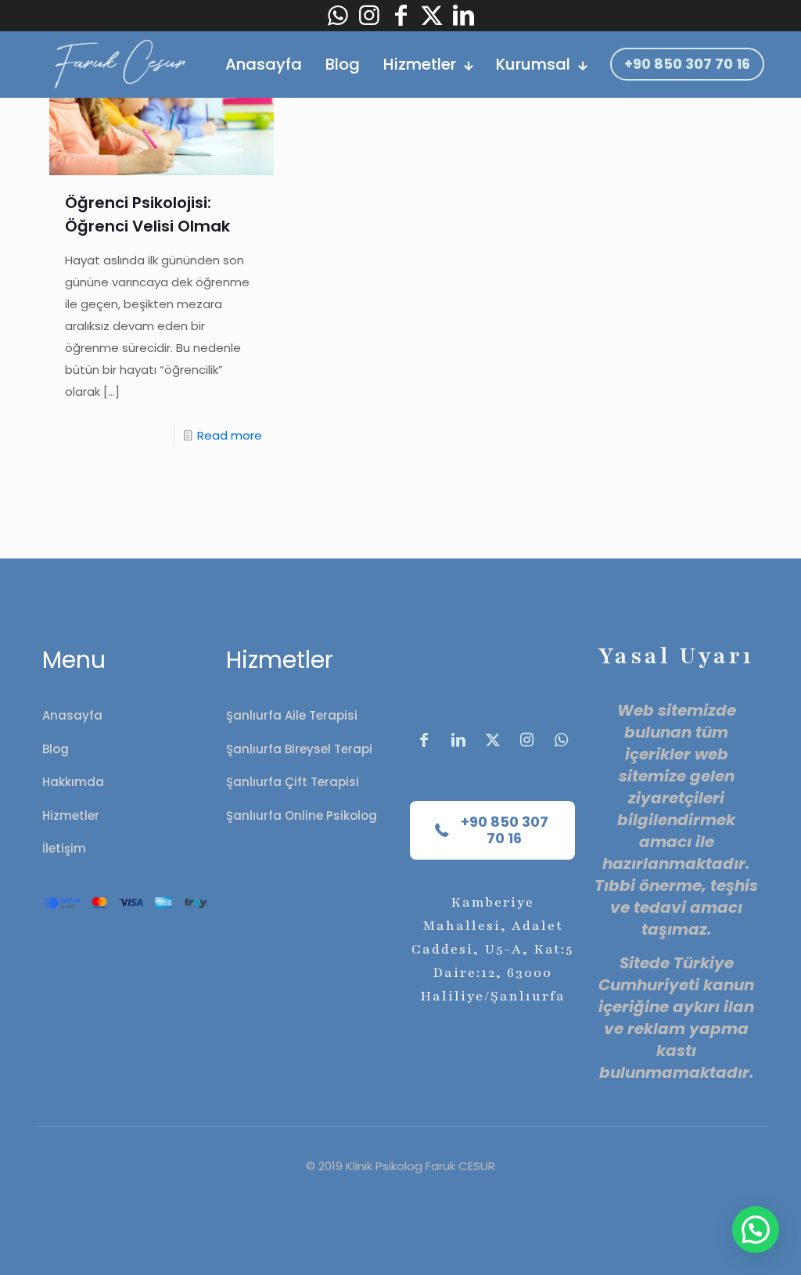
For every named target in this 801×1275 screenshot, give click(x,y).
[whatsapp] (338, 15)
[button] (755, 1229)
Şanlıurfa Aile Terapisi (291, 715)
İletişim (64, 848)
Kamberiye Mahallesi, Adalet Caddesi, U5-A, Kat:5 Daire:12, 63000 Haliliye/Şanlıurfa (492, 949)
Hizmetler (70, 815)
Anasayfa (72, 715)
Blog (55, 749)
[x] (432, 15)
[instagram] (369, 15)
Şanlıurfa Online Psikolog (301, 815)
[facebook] (400, 15)
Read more (229, 435)
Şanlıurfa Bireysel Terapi (299, 749)
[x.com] (493, 740)
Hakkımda (73, 782)
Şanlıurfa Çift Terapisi (292, 782)
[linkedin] (463, 15)
